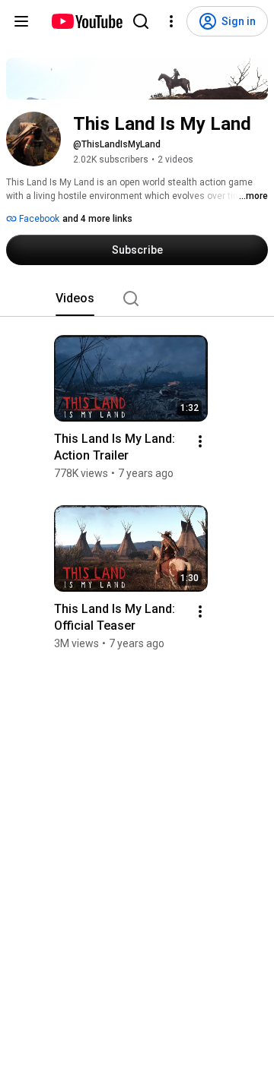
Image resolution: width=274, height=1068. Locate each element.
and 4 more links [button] (97, 218)
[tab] (75, 298)
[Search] (141, 21)
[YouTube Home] (86, 21)
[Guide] (21, 21)
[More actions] (200, 441)
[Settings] (171, 21)
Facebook (38, 218)
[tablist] (137, 298)
